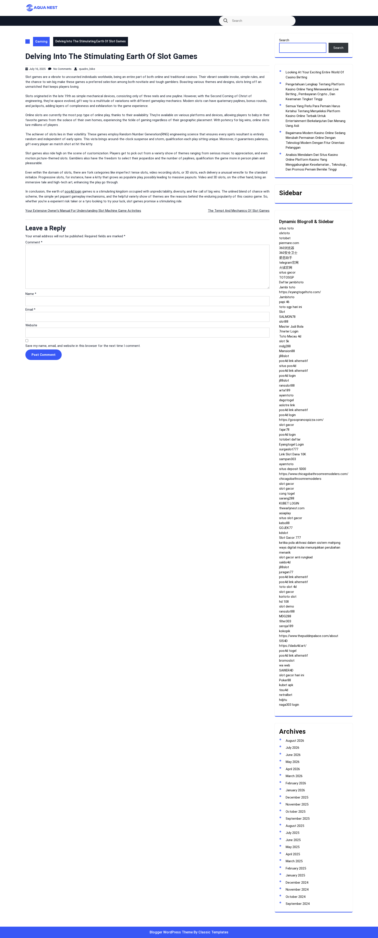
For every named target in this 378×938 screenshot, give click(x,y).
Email (30, 310)
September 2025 (298, 819)
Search (284, 40)
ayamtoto (286, 395)
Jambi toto (287, 287)
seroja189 (286, 626)
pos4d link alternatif (293, 361)
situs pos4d (287, 366)
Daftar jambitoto (291, 282)
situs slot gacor (290, 518)
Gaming (41, 41)
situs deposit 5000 (292, 469)
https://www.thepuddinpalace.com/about (308, 636)
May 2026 (292, 762)
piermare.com (289, 243)
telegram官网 (289, 263)
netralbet (285, 695)
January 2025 (295, 875)
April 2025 (293, 854)
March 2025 (294, 861)
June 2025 (293, 840)
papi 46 (284, 302)
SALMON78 (287, 317)
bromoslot (286, 661)
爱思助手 (285, 258)
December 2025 (297, 797)
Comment (33, 242)
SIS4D (283, 641)
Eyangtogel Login (291, 444)
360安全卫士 (288, 253)
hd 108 (284, 602)
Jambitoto (286, 297)
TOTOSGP (286, 277)
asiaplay (285, 513)
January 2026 (295, 790)
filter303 (285, 621)
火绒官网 (285, 268)
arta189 (284, 390)
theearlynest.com (291, 508)
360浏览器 (286, 248)
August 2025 (295, 826)
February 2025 (296, 868)
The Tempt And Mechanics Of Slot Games (239, 211)
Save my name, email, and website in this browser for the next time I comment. (82, 346)
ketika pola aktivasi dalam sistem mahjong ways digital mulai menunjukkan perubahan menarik (309, 547)
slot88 (283, 322)
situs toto (286, 228)
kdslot (283, 533)
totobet (284, 238)
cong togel (287, 494)
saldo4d (284, 562)
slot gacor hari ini (291, 675)
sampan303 (287, 459)
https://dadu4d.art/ (292, 646)
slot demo (286, 606)
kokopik (284, 631)
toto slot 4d (288, 587)
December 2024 (297, 883)
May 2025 (292, 847)
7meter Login (288, 331)
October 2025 (295, 812)
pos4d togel (287, 651)
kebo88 (284, 523)
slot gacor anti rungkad (296, 557)
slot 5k (284, 341)
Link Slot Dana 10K (292, 454)
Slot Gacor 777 (290, 538)
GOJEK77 (285, 528)
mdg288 (285, 346)
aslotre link (287, 405)
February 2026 (296, 783)
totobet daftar (290, 439)
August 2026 (295, 741)
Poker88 (285, 680)
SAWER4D (286, 670)
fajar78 (284, 430)
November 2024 (297, 890)
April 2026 (293, 769)
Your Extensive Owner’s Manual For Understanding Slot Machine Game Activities (83, 211)
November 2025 (297, 804)
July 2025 (292, 833)
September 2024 (298, 904)
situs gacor (287, 272)
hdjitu (283, 700)
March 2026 (294, 776)
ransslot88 (287, 385)
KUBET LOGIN (289, 503)
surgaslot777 (288, 449)
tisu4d (283, 690)
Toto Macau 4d (290, 336)
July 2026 (292, 748)
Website (31, 325)
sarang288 (286, 498)
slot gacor (286, 425)
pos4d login (73, 191)
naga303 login (289, 705)
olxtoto (284, 233)
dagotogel (286, 400)
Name (30, 294)
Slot (282, 312)
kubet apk (286, 685)
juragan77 (286, 572)
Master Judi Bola (291, 327)
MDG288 (285, 616)
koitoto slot (287, 597)
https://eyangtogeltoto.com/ (300, 292)
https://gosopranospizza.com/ (301, 420)
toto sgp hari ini (290, 307)
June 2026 (293, 755)
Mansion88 (287, 351)
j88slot (284, 356)
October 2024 (295, 897)
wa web (284, 665)
